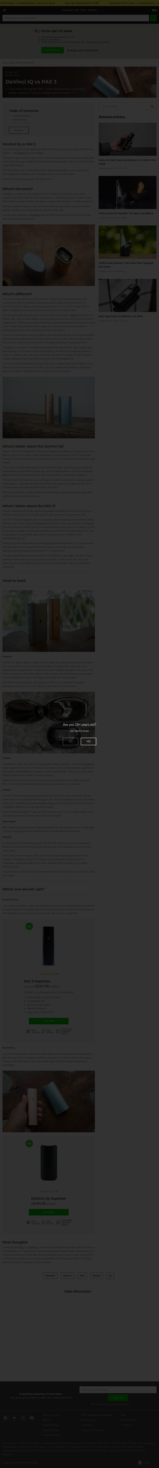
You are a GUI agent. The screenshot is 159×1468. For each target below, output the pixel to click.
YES (88, 741)
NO (70, 741)
